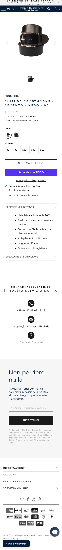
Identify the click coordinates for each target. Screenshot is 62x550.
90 (8, 149)
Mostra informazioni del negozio (23, 195)
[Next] (55, 43)
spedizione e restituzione (22, 256)
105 (33, 149)
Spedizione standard (16, 120)
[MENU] (1, 9)
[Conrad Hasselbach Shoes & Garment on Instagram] (33, 500)
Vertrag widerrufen (16, 543)
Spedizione (30, 116)
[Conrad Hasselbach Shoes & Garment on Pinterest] (39, 500)
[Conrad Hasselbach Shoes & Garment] (31, 9)
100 (24, 149)
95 (16, 149)
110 (42, 149)
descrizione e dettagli (20, 207)
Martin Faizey (12, 95)
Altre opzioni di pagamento (31, 180)
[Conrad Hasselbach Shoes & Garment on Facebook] (27, 500)
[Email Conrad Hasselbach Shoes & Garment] (22, 500)
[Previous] (7, 43)
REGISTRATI (31, 420)
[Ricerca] (49, 9)
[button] (55, 532)
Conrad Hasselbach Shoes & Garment (27, 535)
